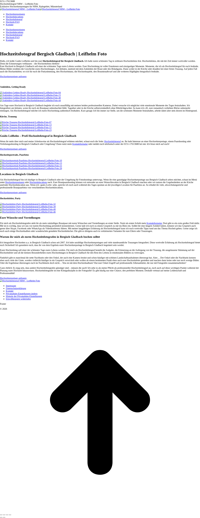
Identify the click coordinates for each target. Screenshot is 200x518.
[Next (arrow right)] (4, 517)
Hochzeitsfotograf (112, 141)
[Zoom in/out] (10, 514)
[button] (21, 293)
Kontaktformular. (154, 223)
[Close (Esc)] (1, 514)
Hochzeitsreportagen (14, 182)
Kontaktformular (80, 144)
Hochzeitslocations (38, 182)
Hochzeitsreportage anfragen (13, 76)
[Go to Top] (100, 511)
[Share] (4, 514)
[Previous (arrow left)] (1, 517)
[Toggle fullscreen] (7, 514)
